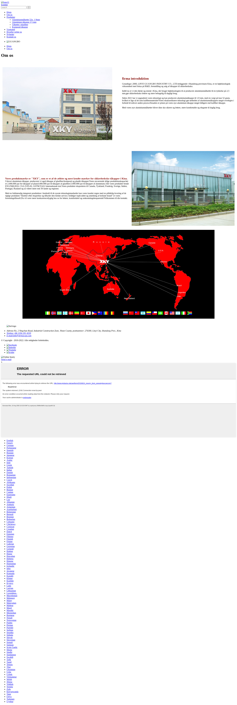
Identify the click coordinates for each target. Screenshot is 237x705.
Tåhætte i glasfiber (20, 24)
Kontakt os (11, 37)
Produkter (11, 17)
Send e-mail (6, 359)
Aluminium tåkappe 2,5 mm (24, 22)
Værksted (11, 29)
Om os (9, 15)
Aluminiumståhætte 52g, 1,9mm (26, 19)
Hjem (9, 12)
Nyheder (10, 34)
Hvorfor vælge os (14, 32)
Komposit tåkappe (20, 27)
